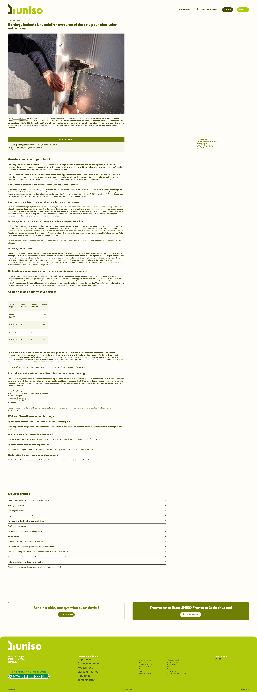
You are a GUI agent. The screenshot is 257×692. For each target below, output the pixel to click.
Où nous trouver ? (192, 614)
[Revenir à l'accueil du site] (25, 9)
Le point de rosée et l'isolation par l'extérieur (25, 541)
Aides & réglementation (204, 145)
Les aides (170, 667)
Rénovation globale (145, 673)
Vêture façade (13, 536)
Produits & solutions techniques (207, 141)
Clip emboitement (173, 660)
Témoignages (86, 679)
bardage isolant (19, 118)
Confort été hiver (172, 662)
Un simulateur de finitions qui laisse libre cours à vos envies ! (31, 546)
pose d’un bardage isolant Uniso (110, 207)
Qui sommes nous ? (90, 671)
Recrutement (171, 664)
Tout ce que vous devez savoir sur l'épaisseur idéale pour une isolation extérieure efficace (43, 557)
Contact (227, 10)
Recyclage (142, 662)
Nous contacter (66, 614)
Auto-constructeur (145, 667)
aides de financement (106, 381)
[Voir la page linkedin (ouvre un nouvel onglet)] (220, 659)
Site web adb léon (127, 689)
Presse (169, 669)
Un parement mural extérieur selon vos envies (26, 531)
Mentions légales (12, 689)
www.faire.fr (13, 410)
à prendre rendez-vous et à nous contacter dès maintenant (64, 367)
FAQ (140, 671)
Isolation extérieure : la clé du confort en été (25, 562)
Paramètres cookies (244, 689)
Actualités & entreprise (204, 149)
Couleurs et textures (90, 663)
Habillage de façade (16, 510)
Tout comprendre (172, 671)
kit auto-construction (106, 276)
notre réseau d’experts (114, 278)
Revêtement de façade (17, 526)
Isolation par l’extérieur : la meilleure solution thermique (30, 500)
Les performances (145, 660)
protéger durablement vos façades (49, 189)
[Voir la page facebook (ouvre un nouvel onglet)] (216, 659)
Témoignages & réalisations (206, 147)
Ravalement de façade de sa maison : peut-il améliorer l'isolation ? (34, 567)
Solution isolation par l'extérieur (177, 673)
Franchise (142, 669)
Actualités (84, 675)
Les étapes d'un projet (146, 664)
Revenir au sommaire (14, 20)
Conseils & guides (202, 143)
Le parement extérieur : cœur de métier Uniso (26, 516)
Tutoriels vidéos (202, 139)
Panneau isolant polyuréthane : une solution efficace (28, 521)
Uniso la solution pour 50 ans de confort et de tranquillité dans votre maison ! (38, 552)
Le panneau (85, 659)
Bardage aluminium (16, 505)
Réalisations (85, 667)
